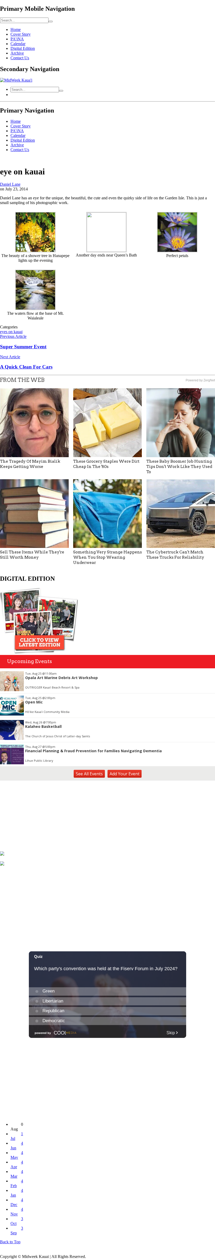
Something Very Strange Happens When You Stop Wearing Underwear (107, 557)
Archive (17, 53)
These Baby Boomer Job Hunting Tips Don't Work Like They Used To (179, 466)
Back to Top (10, 1242)
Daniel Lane (10, 184)
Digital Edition (22, 48)
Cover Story (20, 34)
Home (15, 29)
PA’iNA (17, 39)
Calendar (17, 43)
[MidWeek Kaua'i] (16, 80)
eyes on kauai (11, 331)
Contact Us (19, 58)
